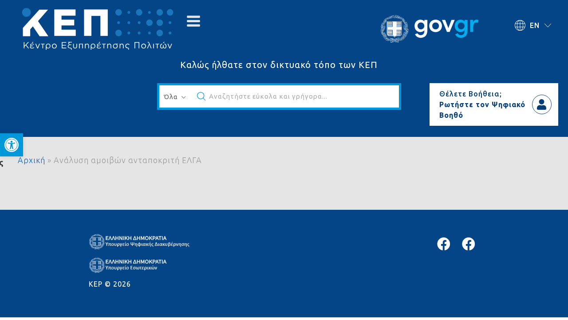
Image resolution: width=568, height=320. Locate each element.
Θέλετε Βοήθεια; (470, 94)
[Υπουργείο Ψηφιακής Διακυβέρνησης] (443, 244)
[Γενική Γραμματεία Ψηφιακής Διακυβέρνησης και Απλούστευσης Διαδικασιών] (468, 244)
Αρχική (31, 160)
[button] (11, 144)
